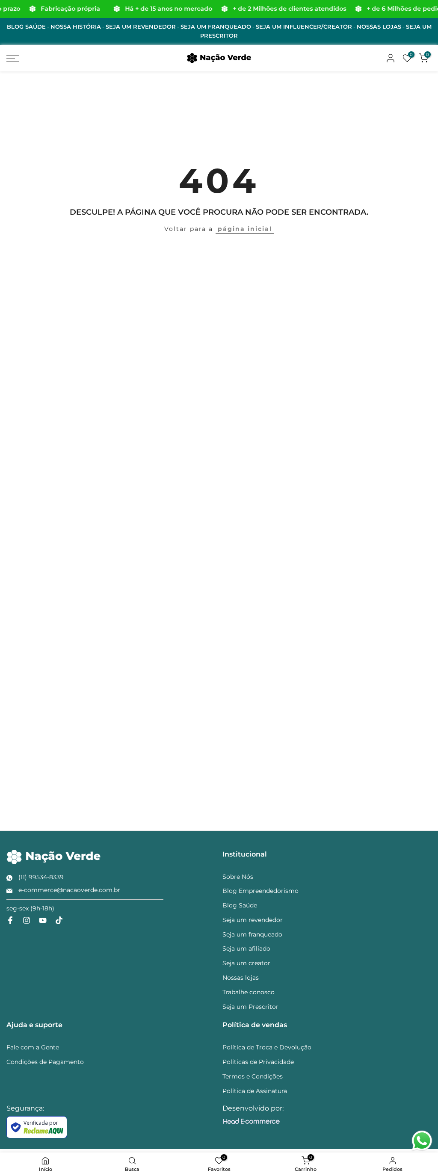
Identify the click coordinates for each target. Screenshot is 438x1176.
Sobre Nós (237, 877)
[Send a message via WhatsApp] (422, 1140)
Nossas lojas (240, 977)
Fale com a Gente (32, 1047)
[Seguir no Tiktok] (59, 920)
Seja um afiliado (246, 948)
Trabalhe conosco (248, 992)
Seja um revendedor (252, 920)
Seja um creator (246, 963)
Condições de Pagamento (45, 1062)
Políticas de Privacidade (258, 1062)
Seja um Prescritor (250, 1007)
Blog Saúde (239, 905)
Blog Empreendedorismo (260, 891)
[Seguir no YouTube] (43, 920)
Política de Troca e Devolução (266, 1047)
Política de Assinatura (254, 1091)
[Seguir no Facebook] (10, 920)
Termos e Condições (252, 1076)
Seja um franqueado (252, 934)
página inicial (245, 229)
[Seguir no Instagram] (26, 920)
